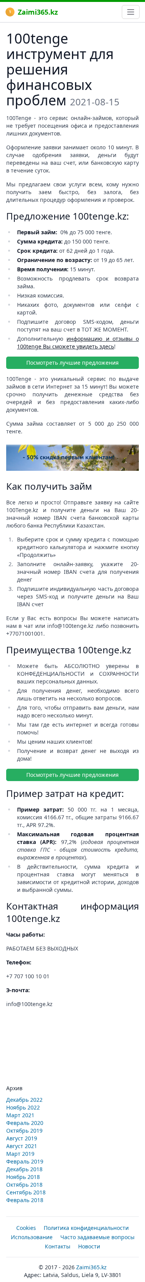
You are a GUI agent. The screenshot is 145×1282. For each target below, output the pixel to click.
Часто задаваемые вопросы (97, 1237)
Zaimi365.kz (38, 12)
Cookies (26, 1227)
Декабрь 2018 (24, 1169)
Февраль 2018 (24, 1200)
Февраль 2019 (24, 1161)
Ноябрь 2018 (23, 1177)
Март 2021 (20, 1115)
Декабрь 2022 (24, 1099)
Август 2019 (21, 1138)
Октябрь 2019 (24, 1130)
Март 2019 (20, 1153)
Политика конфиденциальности (86, 1227)
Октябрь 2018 (24, 1184)
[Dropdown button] (131, 12)
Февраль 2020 (24, 1122)
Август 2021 (21, 1146)
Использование (32, 1237)
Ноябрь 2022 (23, 1107)
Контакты (57, 1246)
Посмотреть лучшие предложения (72, 362)
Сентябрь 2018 (26, 1192)
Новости (89, 1246)
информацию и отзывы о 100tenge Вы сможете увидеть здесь (78, 342)
